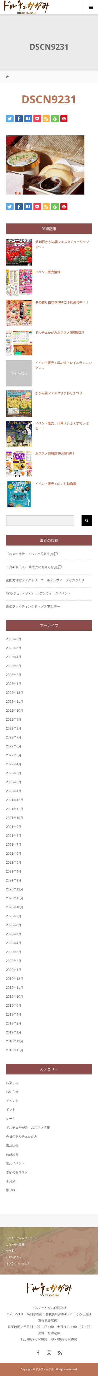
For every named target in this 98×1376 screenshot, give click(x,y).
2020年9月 (13, 916)
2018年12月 (14, 1041)
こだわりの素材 (15, 1244)
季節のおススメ (17, 1172)
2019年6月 (13, 1005)
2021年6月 (13, 853)
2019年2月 (13, 1023)
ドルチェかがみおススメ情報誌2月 (59, 332)
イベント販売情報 (47, 272)
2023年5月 (13, 648)
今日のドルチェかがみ (21, 1136)
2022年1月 (13, 791)
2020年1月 (13, 970)
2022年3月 (13, 773)
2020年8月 (13, 925)
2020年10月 (14, 907)
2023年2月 (13, 675)
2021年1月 (13, 880)
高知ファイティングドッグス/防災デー (33, 606)
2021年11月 (14, 809)
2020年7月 (13, 934)
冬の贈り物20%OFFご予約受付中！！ (62, 302)
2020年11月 (14, 898)
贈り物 (10, 1190)
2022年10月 (14, 710)
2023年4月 (13, 657)
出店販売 (12, 1145)
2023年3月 (13, 666)
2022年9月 (13, 719)
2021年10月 (14, 818)
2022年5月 (13, 755)
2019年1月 (13, 1032)
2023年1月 (13, 684)
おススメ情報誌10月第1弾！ (55, 453)
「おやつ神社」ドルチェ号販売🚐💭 (32, 554)
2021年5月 (13, 862)
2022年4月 (13, 764)
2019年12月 (14, 979)
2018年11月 (14, 1050)
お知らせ (12, 1092)
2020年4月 (13, 943)
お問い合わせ (14, 1257)
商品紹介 (12, 1154)
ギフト (10, 1110)
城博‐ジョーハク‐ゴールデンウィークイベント (38, 593)
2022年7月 (13, 737)
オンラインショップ (18, 1263)
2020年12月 (14, 889)
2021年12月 (14, 800)
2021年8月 (13, 836)
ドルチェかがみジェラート (21, 1238)
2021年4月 (13, 871)
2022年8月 (13, 728)
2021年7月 (13, 845)
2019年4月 (13, 1014)
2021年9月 (13, 827)
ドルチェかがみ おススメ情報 (28, 1127)
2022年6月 (13, 746)
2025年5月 (13, 639)
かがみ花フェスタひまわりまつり (58, 393)
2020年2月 (13, 961)
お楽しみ (12, 1083)
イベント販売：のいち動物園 (55, 483)
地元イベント (15, 1163)
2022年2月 (13, 782)
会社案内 (11, 1250)
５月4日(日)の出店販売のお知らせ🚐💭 (34, 567)
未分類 (10, 1181)
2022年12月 (14, 693)
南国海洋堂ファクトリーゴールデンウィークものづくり (45, 580)
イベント (12, 1101)
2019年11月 (14, 988)
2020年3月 (13, 952)
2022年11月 (14, 702)
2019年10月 (14, 996)
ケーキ (10, 1118)
